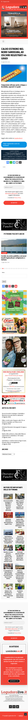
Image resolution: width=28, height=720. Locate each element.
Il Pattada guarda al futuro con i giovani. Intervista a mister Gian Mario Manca (19, 556)
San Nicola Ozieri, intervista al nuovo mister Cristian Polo (19, 594)
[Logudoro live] (14, 7)
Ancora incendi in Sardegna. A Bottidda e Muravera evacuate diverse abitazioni (13, 414)
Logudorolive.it (18, 138)
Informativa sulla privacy (11, 193)
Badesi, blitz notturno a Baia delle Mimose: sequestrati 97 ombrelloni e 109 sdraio (14, 435)
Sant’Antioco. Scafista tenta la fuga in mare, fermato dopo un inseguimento (14, 441)
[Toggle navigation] (3, 41)
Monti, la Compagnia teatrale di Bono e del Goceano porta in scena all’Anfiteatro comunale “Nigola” (19, 576)
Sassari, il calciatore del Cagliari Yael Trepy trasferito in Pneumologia (19, 539)
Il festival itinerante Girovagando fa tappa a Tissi (14, 428)
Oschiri (4, 167)
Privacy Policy (17, 197)
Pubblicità (21, 715)
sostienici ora (14, 681)
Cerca (3, 272)
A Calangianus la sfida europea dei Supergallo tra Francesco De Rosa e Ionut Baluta (8, 574)
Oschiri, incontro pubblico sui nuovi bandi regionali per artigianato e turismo (13, 258)
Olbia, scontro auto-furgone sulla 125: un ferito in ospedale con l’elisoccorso (13, 421)
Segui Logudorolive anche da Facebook (11, 144)
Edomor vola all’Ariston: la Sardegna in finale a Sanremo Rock (8, 594)
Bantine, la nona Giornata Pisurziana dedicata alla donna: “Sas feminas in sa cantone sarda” (8, 556)
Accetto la (14, 197)
